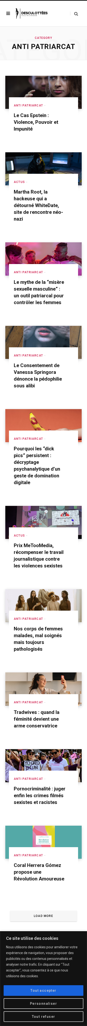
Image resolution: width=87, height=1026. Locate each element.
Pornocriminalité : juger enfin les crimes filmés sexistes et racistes (39, 795)
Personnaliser (43, 1003)
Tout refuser (43, 1017)
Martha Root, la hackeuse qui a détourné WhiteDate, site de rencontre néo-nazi (38, 205)
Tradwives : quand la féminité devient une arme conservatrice (36, 719)
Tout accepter (43, 990)
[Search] (74, 14)
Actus (19, 182)
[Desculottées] (32, 13)
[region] (43, 978)
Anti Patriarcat (28, 105)
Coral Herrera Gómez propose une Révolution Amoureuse (39, 872)
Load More (43, 916)
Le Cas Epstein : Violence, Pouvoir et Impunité (36, 122)
